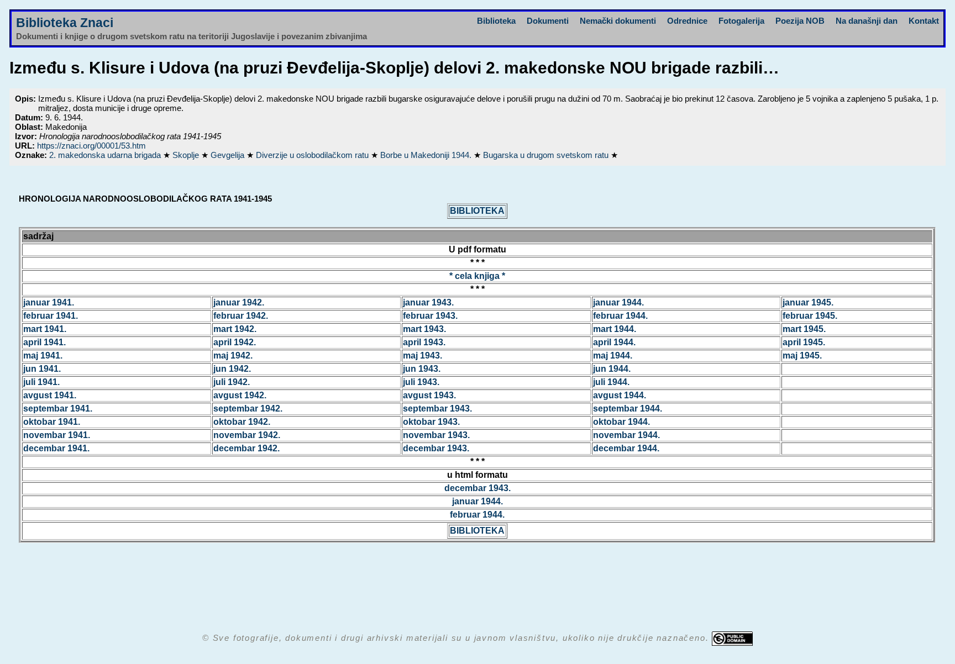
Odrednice (687, 20)
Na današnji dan (867, 20)
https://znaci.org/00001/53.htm (91, 145)
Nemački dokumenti (618, 20)
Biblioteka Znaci (64, 23)
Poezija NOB (800, 20)
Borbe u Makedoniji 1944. (427, 155)
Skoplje (186, 155)
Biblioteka (496, 20)
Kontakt (924, 20)
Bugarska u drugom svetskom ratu (547, 155)
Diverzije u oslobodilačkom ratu (313, 155)
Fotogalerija (741, 20)
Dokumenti (548, 20)
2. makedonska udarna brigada (106, 155)
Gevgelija (228, 155)
